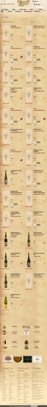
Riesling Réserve (37, 129)
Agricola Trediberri (26, 377)
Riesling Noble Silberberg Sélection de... (16, 192)
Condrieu (10, 379)
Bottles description (14, 342)
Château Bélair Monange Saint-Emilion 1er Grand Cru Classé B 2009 (38, 396)
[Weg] (5, 53)
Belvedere (19, 391)
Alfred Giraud (19, 380)
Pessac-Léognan (5, 395)
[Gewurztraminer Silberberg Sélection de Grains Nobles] (28, 198)
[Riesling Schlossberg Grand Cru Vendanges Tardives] (5, 260)
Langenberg (4, 388)
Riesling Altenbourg (38, 170)
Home (2, 12)
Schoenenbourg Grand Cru (39, 254)
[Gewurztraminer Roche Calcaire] (5, 94)
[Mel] (5, 74)
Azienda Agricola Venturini (19, 390)
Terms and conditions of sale (27, 403)
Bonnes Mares (11, 372)
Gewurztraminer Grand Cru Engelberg (16, 130)
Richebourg (4, 400)
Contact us (14, 346)
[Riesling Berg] (28, 53)
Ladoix (10, 387)
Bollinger (25, 395)
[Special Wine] (23, 3)
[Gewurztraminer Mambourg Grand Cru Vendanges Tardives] (28, 239)
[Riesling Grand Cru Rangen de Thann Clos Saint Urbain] (5, 239)
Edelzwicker (14, 26)
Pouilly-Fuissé (4, 398)
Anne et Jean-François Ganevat (20, 382)
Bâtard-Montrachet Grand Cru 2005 (37, 372)
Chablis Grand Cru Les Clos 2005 (37, 380)
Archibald (25, 382)
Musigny (3, 393)
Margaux (10, 388)
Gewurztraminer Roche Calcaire (16, 88)
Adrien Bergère (26, 373)
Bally (24, 389)
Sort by (32, 22)
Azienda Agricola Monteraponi (19, 387)
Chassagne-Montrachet (4, 377)
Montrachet (11, 392)
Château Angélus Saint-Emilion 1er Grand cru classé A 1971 (37, 388)
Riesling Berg (37, 46)
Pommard (4, 396)
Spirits (31, 9)
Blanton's (18, 395)
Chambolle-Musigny (12, 375)
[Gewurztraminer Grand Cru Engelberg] (5, 136)
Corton (3, 382)
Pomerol (10, 395)
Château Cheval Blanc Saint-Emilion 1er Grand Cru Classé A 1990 (38, 399)
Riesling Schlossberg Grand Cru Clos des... (15, 274)
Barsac (10, 370)
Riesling (10, 400)
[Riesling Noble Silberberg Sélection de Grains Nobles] (5, 198)
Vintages (40, 9)
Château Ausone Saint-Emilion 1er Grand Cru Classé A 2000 (37, 393)
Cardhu (18, 401)
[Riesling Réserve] (28, 136)
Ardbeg (18, 384)
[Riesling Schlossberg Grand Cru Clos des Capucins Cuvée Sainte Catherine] (5, 280)
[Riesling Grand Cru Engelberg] (28, 156)
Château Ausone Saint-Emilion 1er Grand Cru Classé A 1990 (37, 390)
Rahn (12, 108)
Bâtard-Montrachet (4, 373)
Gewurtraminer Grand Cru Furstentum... (39, 274)
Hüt (34, 108)
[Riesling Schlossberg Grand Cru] (28, 218)
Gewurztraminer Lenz (39, 26)
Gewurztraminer (38, 67)
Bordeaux (10, 11)
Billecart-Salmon (26, 393)
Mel (11, 67)
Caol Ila (25, 399)
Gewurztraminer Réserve (38, 88)
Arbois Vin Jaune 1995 (35, 370)
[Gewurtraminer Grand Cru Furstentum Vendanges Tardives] (28, 280)
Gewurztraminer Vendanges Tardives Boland (15, 213)
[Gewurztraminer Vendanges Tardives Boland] (5, 218)
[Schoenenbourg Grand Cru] (28, 260)
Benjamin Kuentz (26, 391)
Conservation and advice (36, 342)
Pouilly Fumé (11, 396)
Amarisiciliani (26, 380)
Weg (12, 46)
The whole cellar (38, 11)
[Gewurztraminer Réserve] (28, 94)
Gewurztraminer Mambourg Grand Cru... (39, 233)
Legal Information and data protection (16, 403)
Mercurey (4, 390)
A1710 (18, 373)
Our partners (37, 331)
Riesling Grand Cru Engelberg (38, 150)
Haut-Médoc (11, 385)
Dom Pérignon (4, 384)
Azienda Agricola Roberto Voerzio (26, 387)
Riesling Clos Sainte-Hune (15, 295)
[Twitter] (4, 1)
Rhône (13, 9)
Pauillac (10, 393)
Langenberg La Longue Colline (16, 171)
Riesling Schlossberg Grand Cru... (15, 254)
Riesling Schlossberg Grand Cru (38, 212)
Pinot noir (13, 150)
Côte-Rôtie (10, 382)
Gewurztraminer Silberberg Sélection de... (39, 192)
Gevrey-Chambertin (12, 384)
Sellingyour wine (36, 347)
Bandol (3, 370)
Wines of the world (28, 11)
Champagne (18, 11)
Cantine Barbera (19, 399)
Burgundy (6, 9)
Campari (18, 396)
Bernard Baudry (19, 393)
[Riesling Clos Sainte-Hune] (5, 301)
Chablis (3, 375)
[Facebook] (2, 1)
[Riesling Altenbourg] (28, 177)
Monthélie (4, 392)
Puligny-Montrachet (12, 398)
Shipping (14, 326)
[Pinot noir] (5, 156)
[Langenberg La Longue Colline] (5, 177)
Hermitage (4, 387)
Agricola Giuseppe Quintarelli (26, 375)
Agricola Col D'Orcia (19, 375)
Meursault (10, 390)
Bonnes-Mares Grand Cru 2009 (37, 375)
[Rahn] (5, 115)
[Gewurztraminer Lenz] (28, 32)
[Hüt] (28, 115)
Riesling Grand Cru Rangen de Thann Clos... (16, 233)
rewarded (14, 333)
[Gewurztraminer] (28, 74)
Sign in (36, 1)
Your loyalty (14, 331)
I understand (34, 406)
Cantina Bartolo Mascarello (26, 397)
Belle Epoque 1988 (35, 374)
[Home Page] (3, 17)
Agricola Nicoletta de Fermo (20, 378)
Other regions (23, 9)
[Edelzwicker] (5, 32)
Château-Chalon (11, 376)
